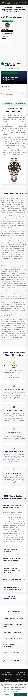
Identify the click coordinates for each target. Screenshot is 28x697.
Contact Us (7, 677)
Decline (7, 694)
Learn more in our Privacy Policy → (11, 691)
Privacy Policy (20, 679)
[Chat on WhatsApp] (19, 2)
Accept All (20, 694)
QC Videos (7, 672)
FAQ (21, 677)
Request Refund (21, 681)
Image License (7, 681)
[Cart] (25, 2)
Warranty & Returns (21, 674)
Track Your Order (21, 672)
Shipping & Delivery (7, 674)
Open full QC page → (7, 89)
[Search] (22, 2)
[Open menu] (2, 2)
